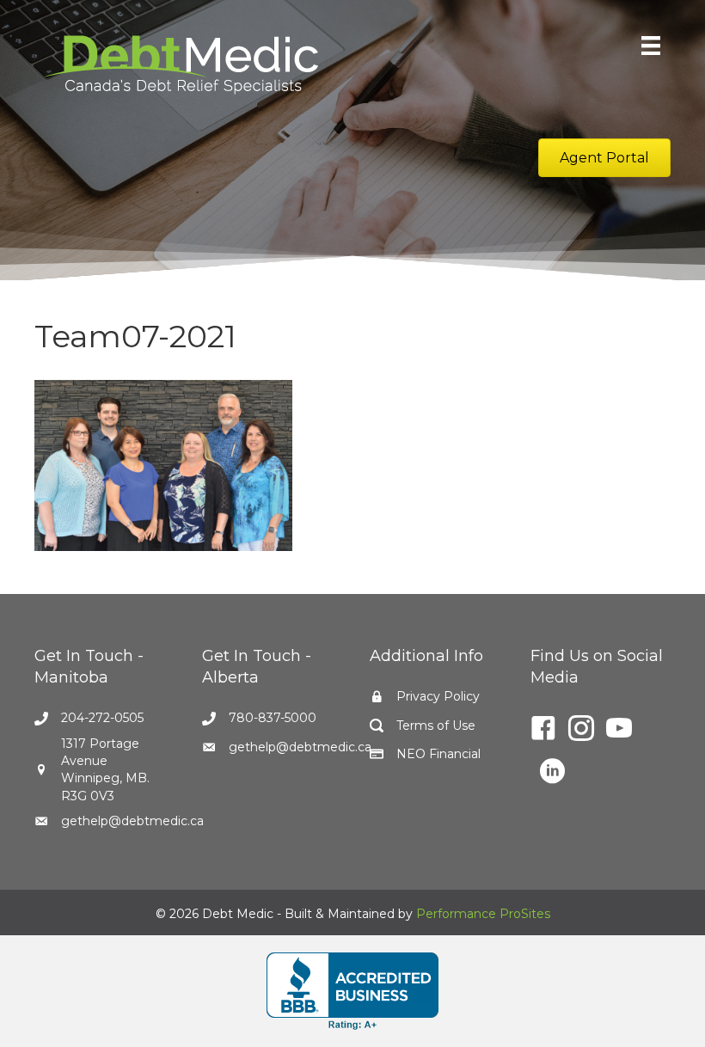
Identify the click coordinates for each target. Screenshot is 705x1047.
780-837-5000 (272, 718)
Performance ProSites (483, 913)
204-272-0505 (102, 718)
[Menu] (651, 45)
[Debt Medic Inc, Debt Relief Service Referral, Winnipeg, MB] (352, 991)
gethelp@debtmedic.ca (132, 821)
